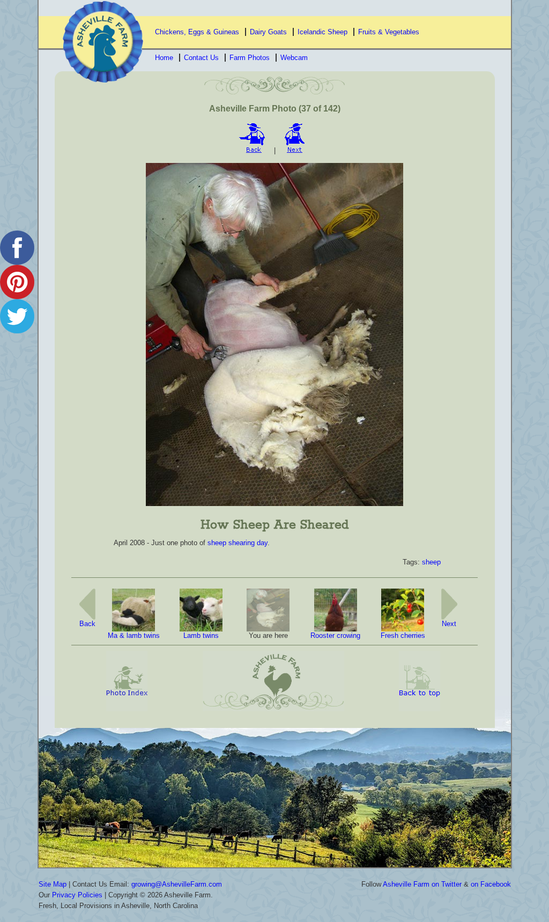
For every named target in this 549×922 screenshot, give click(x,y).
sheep (431, 562)
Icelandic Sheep (322, 32)
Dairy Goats (268, 32)
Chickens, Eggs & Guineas (197, 32)
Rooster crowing (335, 635)
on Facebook (491, 884)
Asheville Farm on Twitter (422, 884)
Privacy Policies (77, 895)
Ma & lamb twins (134, 635)
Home (164, 58)
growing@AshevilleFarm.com (176, 884)
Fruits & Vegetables (388, 32)
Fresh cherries (403, 635)
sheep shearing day (237, 543)
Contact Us (201, 58)
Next (449, 624)
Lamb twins (201, 635)
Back (87, 624)
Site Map (52, 884)
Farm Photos (249, 58)
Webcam (294, 58)
